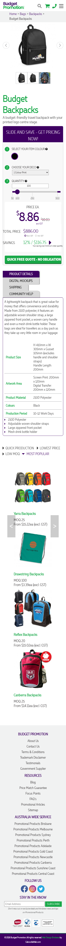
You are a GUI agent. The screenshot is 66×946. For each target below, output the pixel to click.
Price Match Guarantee (33, 788)
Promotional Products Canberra (33, 863)
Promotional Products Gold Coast (33, 851)
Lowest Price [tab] (50, 448)
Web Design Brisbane (50, 937)
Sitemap (33, 810)
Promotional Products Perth (33, 840)
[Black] (15, 156)
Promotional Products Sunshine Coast (33, 868)
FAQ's (33, 799)
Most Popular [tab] (38, 454)
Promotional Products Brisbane (33, 824)
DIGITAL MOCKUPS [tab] (21, 281)
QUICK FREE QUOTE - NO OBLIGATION (34, 259)
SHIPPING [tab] (15, 287)
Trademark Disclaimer (33, 757)
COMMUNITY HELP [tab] (21, 294)
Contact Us (33, 746)
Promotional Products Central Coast (33, 874)
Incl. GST (40, 236)
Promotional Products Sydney (33, 835)
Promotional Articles (33, 804)
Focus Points (33, 793)
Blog (33, 782)
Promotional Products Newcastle (33, 857)
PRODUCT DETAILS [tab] (21, 274)
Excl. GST (30, 236)
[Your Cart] (47, 5)
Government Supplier (33, 769)
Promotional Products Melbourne (33, 829)
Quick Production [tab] (20, 448)
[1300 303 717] (54, 5)
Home (13, 14)
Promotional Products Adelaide (33, 846)
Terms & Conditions (33, 752)
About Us (33, 741)
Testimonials (33, 763)
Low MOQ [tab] (13, 454)
